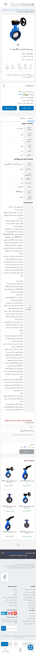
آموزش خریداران (13, 605)
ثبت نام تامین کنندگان (29, 624)
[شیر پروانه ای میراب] (9, 523)
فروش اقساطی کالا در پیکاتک (10, 597)
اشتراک (4, 628)
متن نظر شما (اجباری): (27, 431)
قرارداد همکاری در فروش (29, 597)
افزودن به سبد (4, 644)
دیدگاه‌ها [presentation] (22, 118)
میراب (24, 100)
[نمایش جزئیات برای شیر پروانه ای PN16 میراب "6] (26, 472)
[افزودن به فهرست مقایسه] (25, 65)
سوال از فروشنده (26, 108)
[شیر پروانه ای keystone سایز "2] (26, 523)
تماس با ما (14, 589)
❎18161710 (22, 95)
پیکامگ (15, 595)
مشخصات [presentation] (30, 118)
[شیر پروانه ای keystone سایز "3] (9, 498)
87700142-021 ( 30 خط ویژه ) (15, 553)
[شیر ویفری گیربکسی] (9, 472)
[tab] (30, 118)
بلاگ (16, 592)
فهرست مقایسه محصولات (28, 621)
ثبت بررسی (26, 452)
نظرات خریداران (10, 108)
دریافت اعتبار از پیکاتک (11, 600)
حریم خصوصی (31, 602)
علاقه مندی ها (31, 618)
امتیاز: (32, 445)
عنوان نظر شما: (29, 423)
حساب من (32, 613)
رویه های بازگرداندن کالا (29, 600)
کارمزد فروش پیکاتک (30, 592)
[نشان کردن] (3, 85)
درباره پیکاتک (32, 608)
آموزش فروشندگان (12, 602)
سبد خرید (32, 616)
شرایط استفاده (31, 605)
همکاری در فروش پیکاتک (29, 595)
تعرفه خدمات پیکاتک (29, 589)
